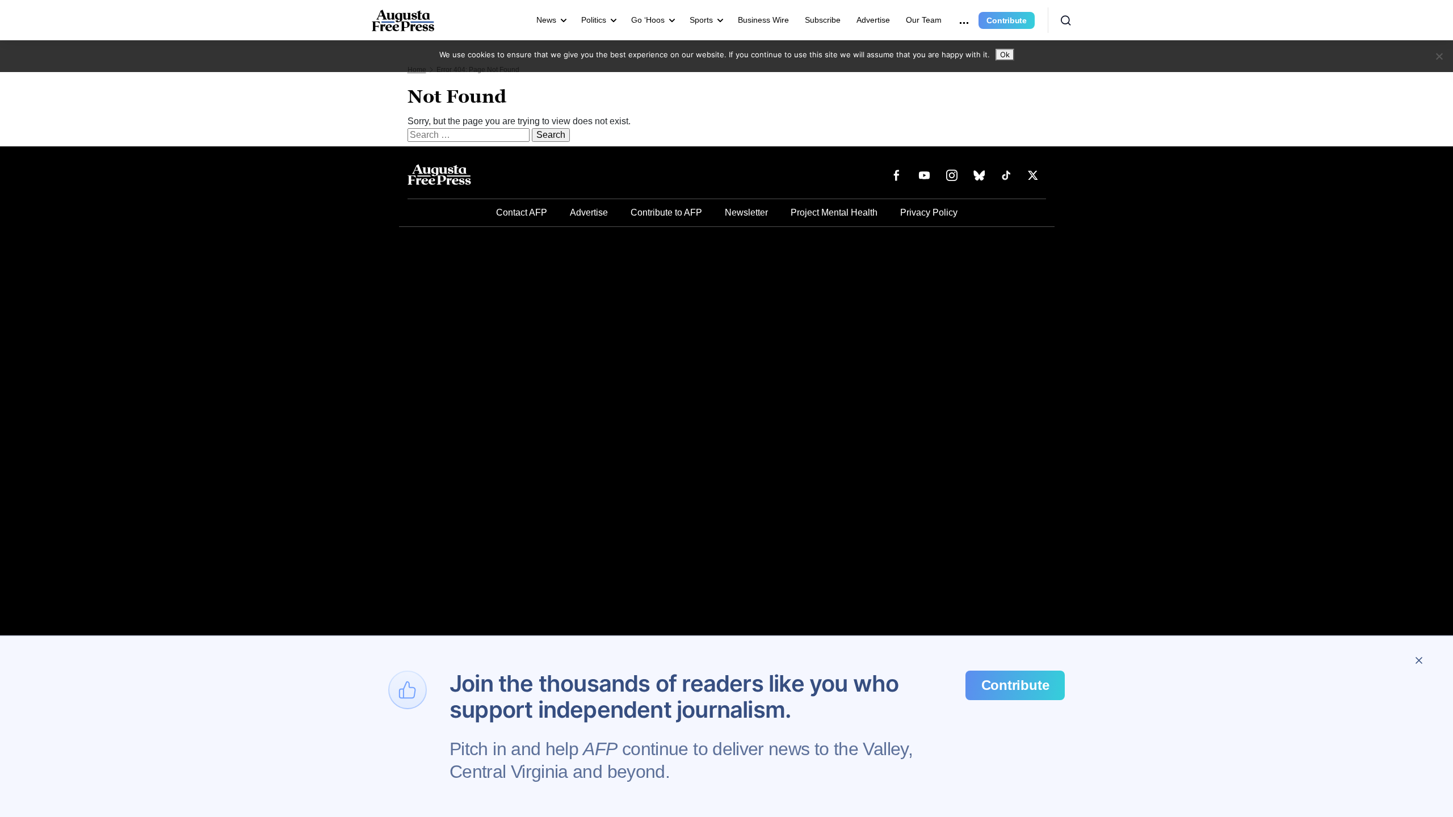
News (546, 19)
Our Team (924, 19)
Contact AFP (521, 212)
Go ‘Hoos (648, 19)
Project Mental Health (834, 212)
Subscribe (823, 19)
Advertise (873, 19)
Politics (593, 19)
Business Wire (763, 19)
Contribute (1006, 20)
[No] (1438, 56)
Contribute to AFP (666, 212)
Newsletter (746, 212)
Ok (1005, 54)
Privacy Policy (929, 212)
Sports (701, 19)
